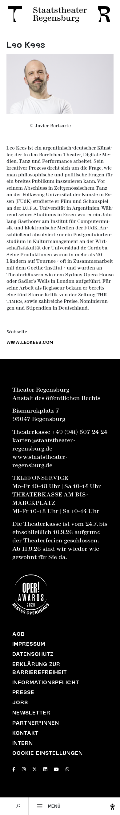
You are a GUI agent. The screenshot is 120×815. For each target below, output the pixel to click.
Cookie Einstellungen (47, 753)
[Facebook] (13, 768)
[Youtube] (56, 768)
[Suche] (18, 806)
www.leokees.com (29, 342)
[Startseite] (60, 15)
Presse (23, 692)
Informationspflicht (45, 682)
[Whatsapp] (68, 768)
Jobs (20, 702)
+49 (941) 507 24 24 (79, 432)
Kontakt (25, 733)
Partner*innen (35, 723)
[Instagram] (24, 768)
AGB (18, 634)
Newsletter (31, 713)
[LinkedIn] (45, 768)
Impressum (28, 644)
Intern (22, 743)
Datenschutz (33, 654)
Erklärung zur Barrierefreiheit (39, 668)
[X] (34, 768)
